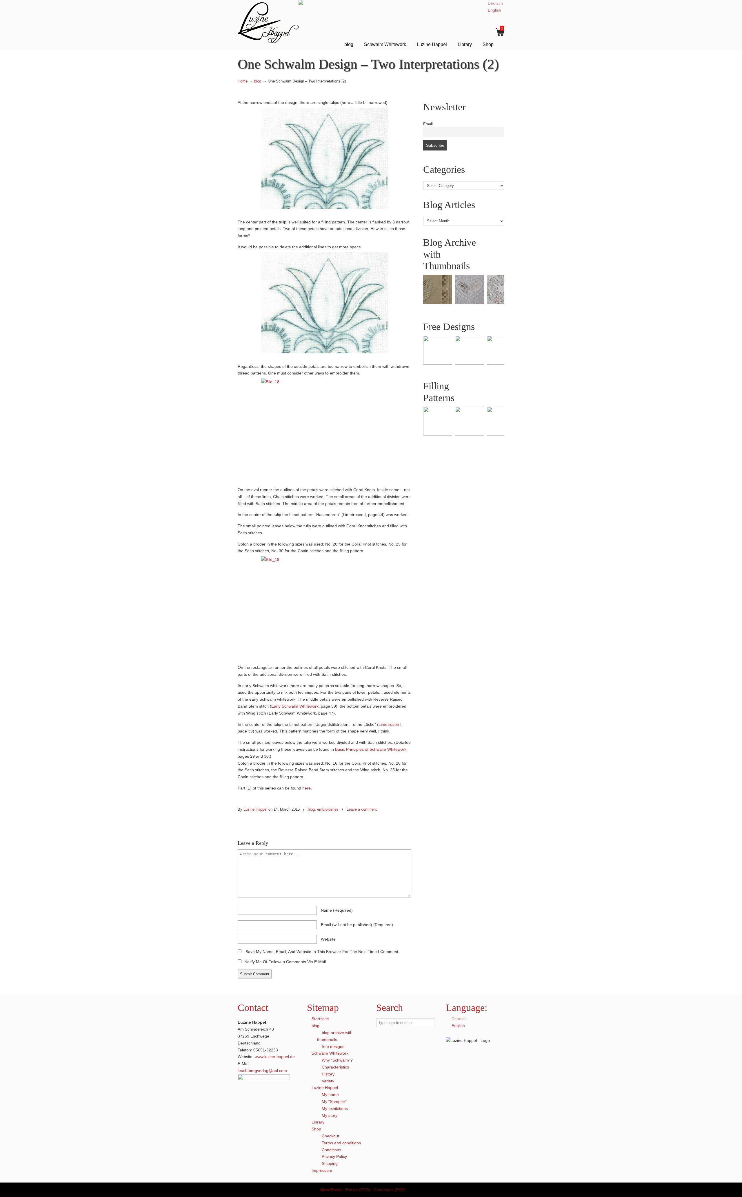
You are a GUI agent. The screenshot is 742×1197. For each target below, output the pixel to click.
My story (329, 1115)
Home (243, 81)
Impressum (322, 1170)
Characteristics (335, 1067)
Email (428, 124)
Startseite (320, 1018)
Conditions (331, 1150)
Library (318, 1122)
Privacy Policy (334, 1156)
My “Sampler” (334, 1101)
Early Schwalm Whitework (295, 706)
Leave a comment (362, 809)
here (306, 788)
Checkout (330, 1136)
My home (330, 1094)
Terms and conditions (341, 1143)
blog (257, 81)
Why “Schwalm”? (337, 1060)
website (328, 939)
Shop (316, 1129)
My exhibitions (335, 1108)
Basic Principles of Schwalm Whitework (370, 749)
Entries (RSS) (357, 1189)
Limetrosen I (390, 724)
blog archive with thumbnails (334, 1036)
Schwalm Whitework (330, 1053)
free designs (333, 1046)
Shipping (330, 1163)
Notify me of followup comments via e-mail (285, 961)
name (337, 910)
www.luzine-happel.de (275, 1056)
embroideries (328, 809)
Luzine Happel (268, 22)
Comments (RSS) (390, 1189)
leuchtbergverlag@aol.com (262, 1070)
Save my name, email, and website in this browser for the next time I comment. (322, 951)
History (328, 1074)
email (357, 924)
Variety (328, 1081)
